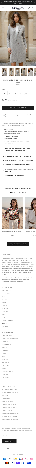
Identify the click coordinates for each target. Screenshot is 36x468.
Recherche (5, 395)
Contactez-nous (6, 398)
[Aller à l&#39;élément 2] (11, 72)
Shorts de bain (6, 362)
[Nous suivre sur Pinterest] (13, 448)
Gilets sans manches (7, 371)
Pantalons (5, 305)
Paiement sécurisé (7, 410)
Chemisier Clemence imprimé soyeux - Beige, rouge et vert (12, 232)
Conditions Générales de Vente (10, 413)
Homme (22, 192)
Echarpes (4, 323)
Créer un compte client (8, 386)
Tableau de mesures (11, 100)
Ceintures (5, 311)
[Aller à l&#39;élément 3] (17, 72)
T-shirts (4, 302)
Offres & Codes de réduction (10, 419)
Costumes (5, 341)
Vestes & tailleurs (7, 294)
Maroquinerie (6, 326)
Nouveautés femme (18, 244)
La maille (4, 317)
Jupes (3, 314)
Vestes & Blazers (6, 344)
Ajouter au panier (18, 107)
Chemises (5, 350)
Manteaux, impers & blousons (10, 338)
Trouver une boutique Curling (10, 392)
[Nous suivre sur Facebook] (3, 448)
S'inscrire (9, 441)
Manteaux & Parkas (7, 320)
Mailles (4, 353)
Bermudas (5, 308)
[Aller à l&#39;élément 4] (24, 72)
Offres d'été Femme (7, 291)
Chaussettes (5, 377)
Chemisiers (5, 299)
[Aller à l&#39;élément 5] (30, 72)
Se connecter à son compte (9, 389)
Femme (13, 192)
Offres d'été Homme (7, 335)
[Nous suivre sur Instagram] (8, 448)
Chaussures (5, 365)
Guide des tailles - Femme (9, 404)
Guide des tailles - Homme (9, 407)
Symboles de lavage (7, 401)
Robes (4, 297)
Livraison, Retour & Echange (9, 416)
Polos (3, 356)
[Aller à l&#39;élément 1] (5, 72)
